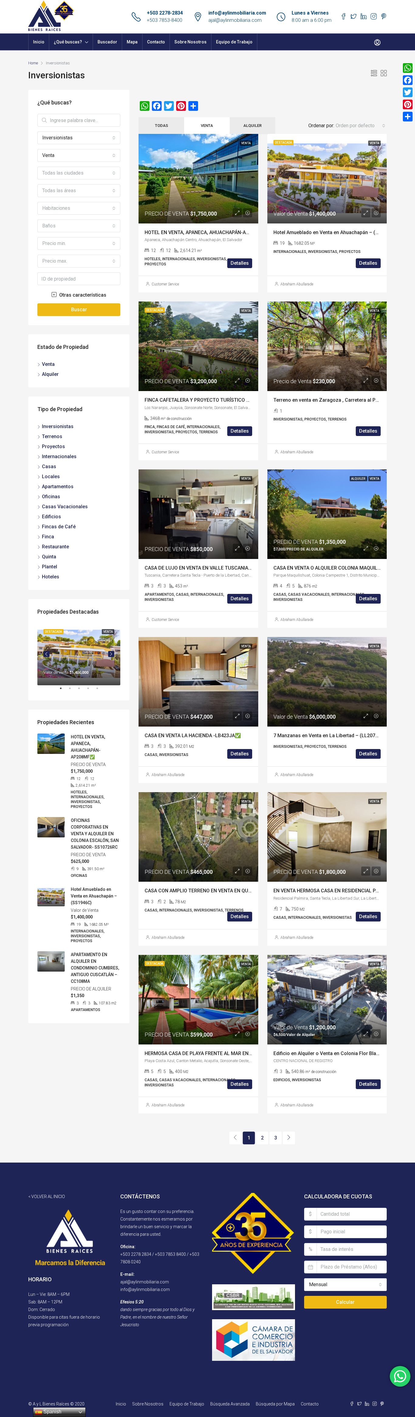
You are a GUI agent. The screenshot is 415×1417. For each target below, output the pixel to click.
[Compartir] (408, 117)
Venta (207, 125)
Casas (49, 466)
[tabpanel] (78, 654)
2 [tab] (73, 691)
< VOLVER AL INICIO (46, 1196)
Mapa (132, 41)
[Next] (289, 1138)
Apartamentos (58, 486)
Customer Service (165, 284)
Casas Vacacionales (65, 506)
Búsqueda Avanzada (230, 1404)
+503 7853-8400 (164, 20)
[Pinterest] (408, 104)
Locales (51, 476)
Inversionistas (58, 426)
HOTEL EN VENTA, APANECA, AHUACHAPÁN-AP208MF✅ (207, 232)
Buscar (79, 309)
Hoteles (50, 577)
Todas (161, 125)
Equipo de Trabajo (234, 41)
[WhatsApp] (408, 68)
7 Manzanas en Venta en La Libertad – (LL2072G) (328, 735)
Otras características (82, 295)
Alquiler (252, 125)
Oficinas (51, 496)
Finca (48, 537)
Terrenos (52, 436)
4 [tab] (91, 691)
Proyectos (53, 446)
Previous (46, 654)
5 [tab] (100, 691)
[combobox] (360, 125)
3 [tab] (82, 691)
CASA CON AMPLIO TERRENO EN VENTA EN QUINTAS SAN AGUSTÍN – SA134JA (232, 891)
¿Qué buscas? (68, 41)
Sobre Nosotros (190, 41)
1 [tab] (64, 691)
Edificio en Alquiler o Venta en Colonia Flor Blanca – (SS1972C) (343, 1053)
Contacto (156, 41)
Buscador (107, 41)
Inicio (38, 41)
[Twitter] (408, 92)
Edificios (51, 516)
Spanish (51, 1411)
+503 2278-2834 (165, 13)
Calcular (345, 1302)
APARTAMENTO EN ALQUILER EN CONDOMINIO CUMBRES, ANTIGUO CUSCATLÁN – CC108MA (95, 968)
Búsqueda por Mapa (275, 1404)
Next (111, 654)
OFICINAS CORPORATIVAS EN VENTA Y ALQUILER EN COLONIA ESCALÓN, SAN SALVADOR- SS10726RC (95, 834)
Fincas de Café (59, 527)
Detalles (240, 263)
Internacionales (59, 456)
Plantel (49, 567)
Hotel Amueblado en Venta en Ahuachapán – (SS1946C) (335, 232)
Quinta (49, 557)
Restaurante (55, 547)
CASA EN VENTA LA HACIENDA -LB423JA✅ (193, 735)
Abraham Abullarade (296, 284)
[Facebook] (408, 80)
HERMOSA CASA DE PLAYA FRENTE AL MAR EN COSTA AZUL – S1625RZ (225, 1053)
